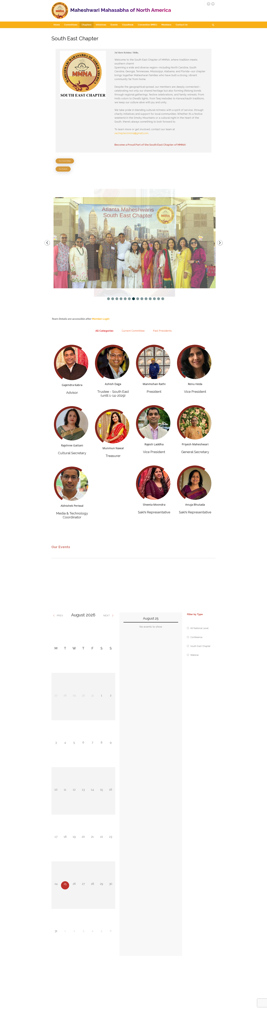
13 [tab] (158, 298)
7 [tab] (133, 298)
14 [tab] (162, 298)
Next (219, 242)
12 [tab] (154, 298)
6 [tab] (129, 298)
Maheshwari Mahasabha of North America (120, 10)
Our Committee (65, 161)
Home (57, 24)
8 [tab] (137, 298)
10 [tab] (146, 298)
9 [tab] (141, 298)
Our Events (63, 169)
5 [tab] (125, 298)
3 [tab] (116, 298)
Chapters (87, 24)
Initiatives (101, 24)
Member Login (100, 318)
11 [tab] (150, 298)
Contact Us (182, 24)
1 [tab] (108, 298)
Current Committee (133, 330)
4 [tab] (121, 298)
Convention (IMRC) (147, 24)
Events (114, 24)
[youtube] (213, 4)
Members (166, 24)
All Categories (104, 330)
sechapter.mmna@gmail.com (131, 133)
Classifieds (128, 24)
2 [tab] (112, 298)
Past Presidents (162, 330)
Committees (70, 24)
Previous (47, 242)
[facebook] (208, 4)
